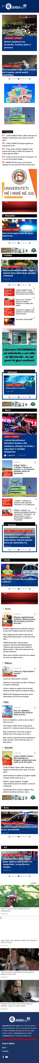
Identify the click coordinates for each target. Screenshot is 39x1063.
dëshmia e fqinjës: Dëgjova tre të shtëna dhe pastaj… (9, 302)
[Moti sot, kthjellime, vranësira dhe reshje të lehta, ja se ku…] (7, 711)
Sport (7, 436)
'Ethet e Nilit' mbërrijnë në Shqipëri (7, 762)
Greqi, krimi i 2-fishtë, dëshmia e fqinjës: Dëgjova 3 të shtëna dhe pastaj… (24, 302)
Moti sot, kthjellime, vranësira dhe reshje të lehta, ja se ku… (23, 713)
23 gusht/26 (9, 324)
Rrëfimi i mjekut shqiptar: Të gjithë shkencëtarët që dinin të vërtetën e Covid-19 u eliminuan (19, 784)
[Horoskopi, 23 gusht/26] (9, 321)
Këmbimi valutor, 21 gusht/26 (16, 388)
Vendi (22, 436)
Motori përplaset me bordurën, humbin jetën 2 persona (17, 44)
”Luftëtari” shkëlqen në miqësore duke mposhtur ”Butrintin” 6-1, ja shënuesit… (25, 502)
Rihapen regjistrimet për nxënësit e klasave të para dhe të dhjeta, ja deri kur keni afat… (24, 620)
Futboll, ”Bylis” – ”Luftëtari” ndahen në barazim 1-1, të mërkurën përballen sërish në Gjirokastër (24, 469)
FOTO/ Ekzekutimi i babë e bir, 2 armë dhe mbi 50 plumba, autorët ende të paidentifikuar (19, 72)
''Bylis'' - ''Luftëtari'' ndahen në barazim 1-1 (8, 474)
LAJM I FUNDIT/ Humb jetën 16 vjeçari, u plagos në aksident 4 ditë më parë (25, 292)
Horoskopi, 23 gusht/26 (24, 319)
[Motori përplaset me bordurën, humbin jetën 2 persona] (19, 25)
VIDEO (29, 531)
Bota (14, 823)
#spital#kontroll (10, 675)
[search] (35, 6)
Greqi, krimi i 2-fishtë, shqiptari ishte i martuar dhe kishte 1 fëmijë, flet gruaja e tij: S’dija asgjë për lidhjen (17, 151)
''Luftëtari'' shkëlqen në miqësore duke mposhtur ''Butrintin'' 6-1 (7, 502)
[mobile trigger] (4, 6)
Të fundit (18, 38)
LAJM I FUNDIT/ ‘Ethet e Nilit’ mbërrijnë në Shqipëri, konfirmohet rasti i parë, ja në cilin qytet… (19, 138)
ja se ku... (7, 717)
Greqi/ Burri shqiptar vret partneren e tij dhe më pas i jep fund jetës (25, 312)
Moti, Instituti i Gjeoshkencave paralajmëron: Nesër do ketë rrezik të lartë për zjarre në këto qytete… (19, 740)
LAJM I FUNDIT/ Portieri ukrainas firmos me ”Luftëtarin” (16, 443)
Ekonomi (10, 385)
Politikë (7, 266)
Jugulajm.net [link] (6, 1025)
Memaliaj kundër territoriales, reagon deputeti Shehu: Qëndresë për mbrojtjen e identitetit (19, 273)
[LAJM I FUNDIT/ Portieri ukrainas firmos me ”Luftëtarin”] (19, 424)
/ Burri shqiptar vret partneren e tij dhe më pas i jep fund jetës (9, 312)
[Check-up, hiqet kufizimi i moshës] (7, 671)
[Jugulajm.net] (16, 6)
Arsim (6, 855)
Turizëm (16, 531)
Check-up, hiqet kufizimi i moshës (24, 672)
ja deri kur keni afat (7, 625)
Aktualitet (9, 38)
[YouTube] (6, 1057)
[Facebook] (3, 1057)
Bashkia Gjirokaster (7, 514)
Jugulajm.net (12, 449)
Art (11, 855)
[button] (19, 17)
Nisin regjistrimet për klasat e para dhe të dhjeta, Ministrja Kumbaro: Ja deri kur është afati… (19, 637)
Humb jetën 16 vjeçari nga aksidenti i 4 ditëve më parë (9, 292)
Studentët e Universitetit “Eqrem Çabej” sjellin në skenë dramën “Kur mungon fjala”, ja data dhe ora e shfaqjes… (17, 863)
